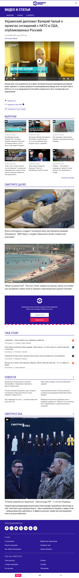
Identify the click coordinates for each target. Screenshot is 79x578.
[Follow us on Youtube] (16, 528)
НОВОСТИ (10, 377)
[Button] (10, 101)
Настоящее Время (11, 38)
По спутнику (9, 568)
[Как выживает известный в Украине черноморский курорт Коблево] (63, 126)
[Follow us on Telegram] (26, 528)
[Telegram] (39, 575)
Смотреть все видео (67, 178)
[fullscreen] (72, 79)
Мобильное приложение (48, 541)
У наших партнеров (11, 564)
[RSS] (30, 528)
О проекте (30, 15)
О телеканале (9, 541)
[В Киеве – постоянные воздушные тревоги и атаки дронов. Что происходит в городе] (63, 155)
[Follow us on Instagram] (21, 528)
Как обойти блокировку (13, 549)
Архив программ (46, 549)
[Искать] (61, 575)
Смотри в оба (13, 414)
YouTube (43, 564)
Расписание (44, 568)
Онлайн (43, 560)
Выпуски (10, 15)
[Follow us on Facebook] (7, 528)
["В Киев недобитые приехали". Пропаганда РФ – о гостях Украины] (39, 458)
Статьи (20, 15)
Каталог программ (11, 545)
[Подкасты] (35, 528)
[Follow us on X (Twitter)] (11, 528)
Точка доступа (10, 560)
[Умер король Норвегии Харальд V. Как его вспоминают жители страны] (39, 155)
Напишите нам (45, 545)
